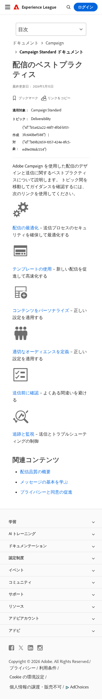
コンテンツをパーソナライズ (41, 310)
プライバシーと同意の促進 (46, 492)
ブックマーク (28, 98)
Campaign (55, 43)
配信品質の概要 (35, 471)
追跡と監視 (23, 434)
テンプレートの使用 (32, 269)
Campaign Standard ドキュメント (52, 51)
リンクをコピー (59, 98)
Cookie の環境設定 (27, 676)
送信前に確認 (26, 392)
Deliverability (41, 118)
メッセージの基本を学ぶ (44, 482)
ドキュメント (26, 43)
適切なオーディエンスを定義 (41, 351)
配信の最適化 (26, 227)
